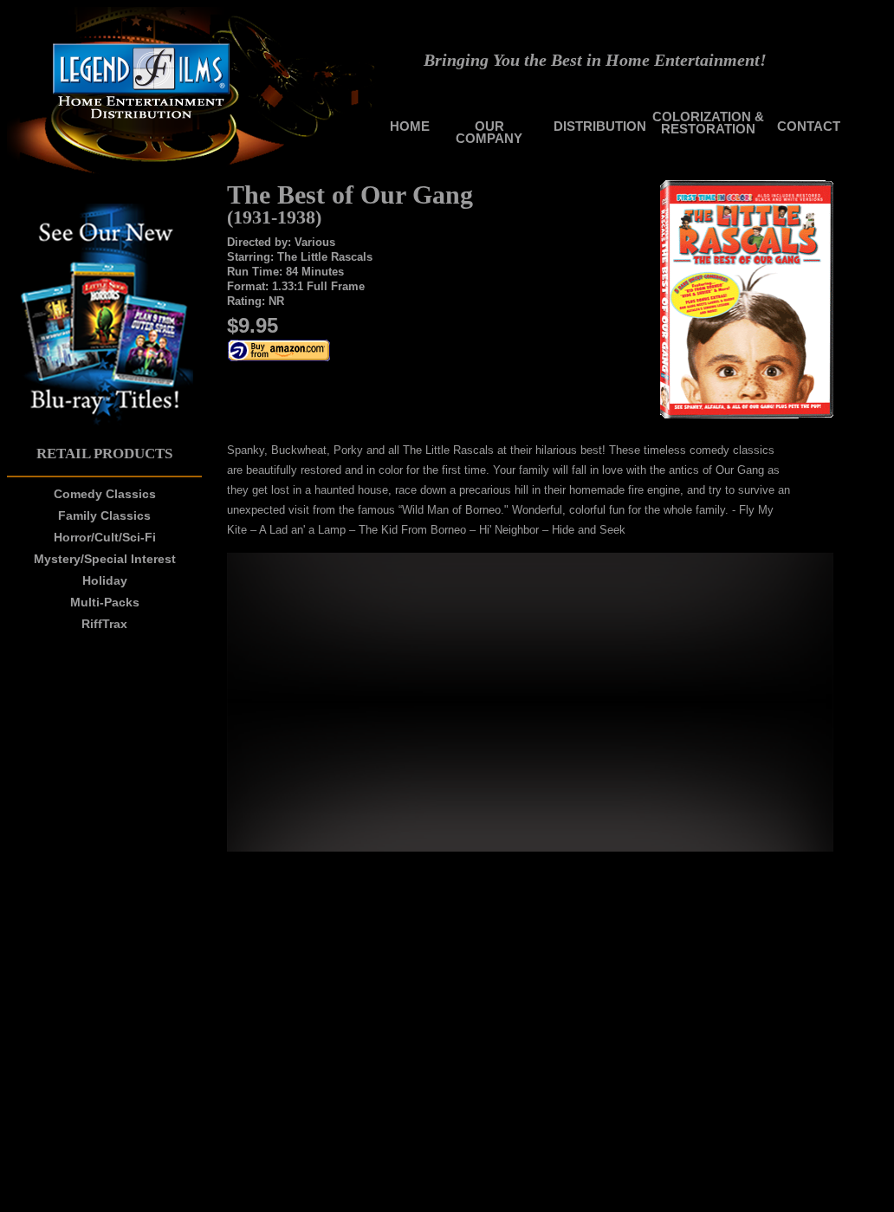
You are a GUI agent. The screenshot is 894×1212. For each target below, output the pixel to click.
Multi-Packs (104, 602)
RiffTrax (104, 624)
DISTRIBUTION (600, 126)
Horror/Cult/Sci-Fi (105, 537)
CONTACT (808, 126)
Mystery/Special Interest (105, 559)
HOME (410, 126)
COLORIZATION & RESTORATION (708, 122)
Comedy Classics (105, 494)
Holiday (104, 580)
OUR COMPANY (489, 132)
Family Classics (104, 515)
